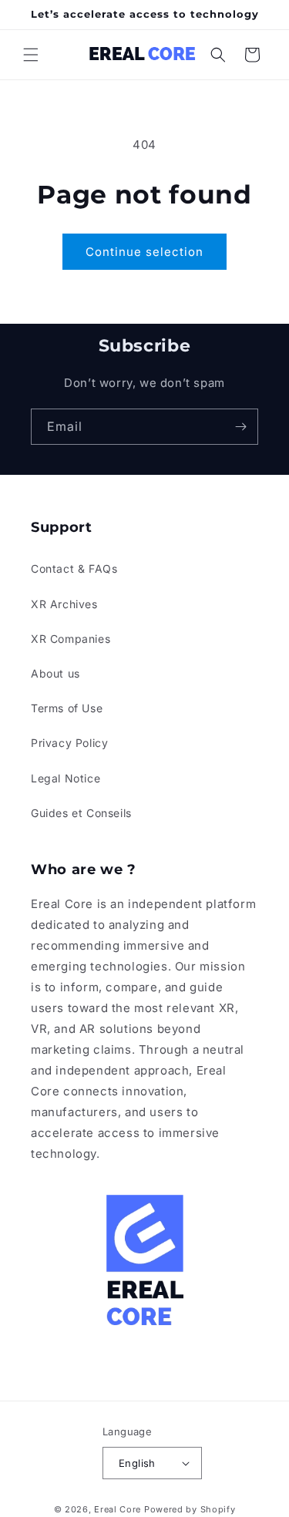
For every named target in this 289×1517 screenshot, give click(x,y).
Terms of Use (66, 708)
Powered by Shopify (190, 1509)
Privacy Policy (69, 742)
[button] (31, 55)
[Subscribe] (240, 427)
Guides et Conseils (81, 812)
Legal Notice (65, 778)
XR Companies (70, 638)
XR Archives (64, 603)
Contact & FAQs (74, 568)
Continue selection (144, 251)
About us (55, 673)
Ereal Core (117, 1509)
